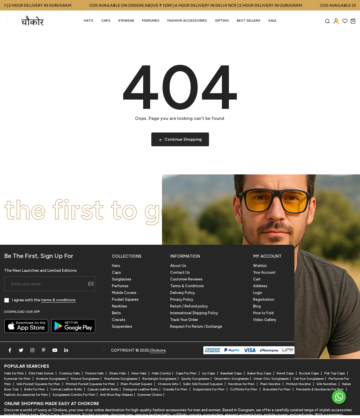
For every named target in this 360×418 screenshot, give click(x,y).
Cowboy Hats (69, 373)
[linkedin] (66, 350)
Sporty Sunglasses (195, 379)
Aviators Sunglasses (51, 379)
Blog (257, 306)
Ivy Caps (209, 373)
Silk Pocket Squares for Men (39, 384)
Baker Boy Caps (259, 373)
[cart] (353, 21)
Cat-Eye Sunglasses (308, 379)
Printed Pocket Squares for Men (91, 384)
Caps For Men (186, 373)
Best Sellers (248, 21)
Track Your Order (184, 320)
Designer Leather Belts (140, 389)
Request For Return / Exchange (196, 326)
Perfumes (120, 286)
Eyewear (126, 21)
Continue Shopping (183, 139)
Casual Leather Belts (102, 389)
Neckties (119, 306)
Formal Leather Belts (67, 389)
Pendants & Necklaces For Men (320, 389)
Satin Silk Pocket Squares (203, 384)
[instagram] (32, 350)
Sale (272, 21)
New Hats (139, 373)
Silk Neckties (326, 384)
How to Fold (263, 313)
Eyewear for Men (17, 379)
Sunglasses (121, 279)
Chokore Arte (168, 384)
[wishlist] (345, 21)
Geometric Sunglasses (231, 379)
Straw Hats (118, 373)
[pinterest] (43, 350)
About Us (178, 266)
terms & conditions (58, 300)
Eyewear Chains (150, 395)
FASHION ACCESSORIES (187, 21)
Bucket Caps (309, 373)
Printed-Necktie (299, 384)
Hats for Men (14, 373)
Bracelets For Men (277, 389)
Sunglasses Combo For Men (74, 395)
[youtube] (54, 350)
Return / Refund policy (189, 306)
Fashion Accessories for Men (26, 395)
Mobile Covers (124, 293)
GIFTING (222, 21)
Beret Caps (285, 373)
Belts (116, 313)
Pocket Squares (125, 299)
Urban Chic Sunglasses (271, 379)
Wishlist (260, 266)
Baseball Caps (231, 373)
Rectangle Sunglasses (159, 379)
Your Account (264, 272)
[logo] (32, 21)
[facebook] (9, 350)
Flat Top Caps (335, 373)
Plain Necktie (270, 384)
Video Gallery (264, 320)
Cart (257, 279)
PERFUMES (150, 21)
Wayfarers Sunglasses (121, 379)
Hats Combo (161, 373)
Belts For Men (35, 389)
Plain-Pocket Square (137, 384)
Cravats (118, 320)
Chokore (158, 350)
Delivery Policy (182, 293)
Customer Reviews (186, 279)
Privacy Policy (181, 299)
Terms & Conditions (187, 286)
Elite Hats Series (41, 373)
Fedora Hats (94, 373)
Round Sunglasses (85, 379)
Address (260, 286)
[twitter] (21, 350)
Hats (88, 21)
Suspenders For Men (209, 389)
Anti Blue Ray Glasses (116, 395)
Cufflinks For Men (244, 389)
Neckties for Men (241, 384)
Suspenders (122, 326)
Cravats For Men (175, 389)
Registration (263, 299)
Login (257, 293)
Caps (106, 21)
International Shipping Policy (194, 313)
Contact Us (180, 272)
